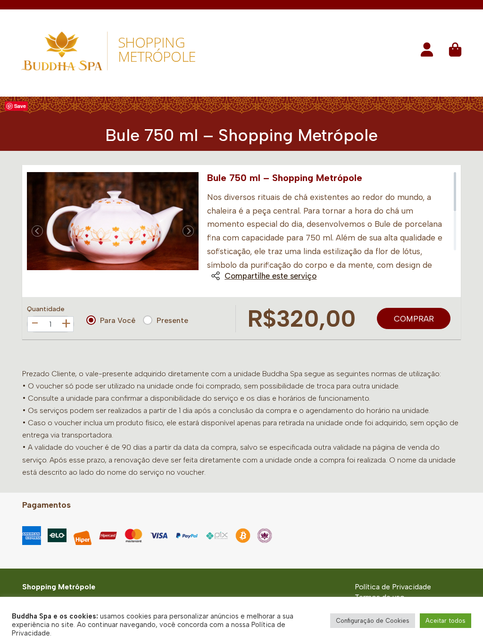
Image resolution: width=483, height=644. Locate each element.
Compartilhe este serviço (270, 276)
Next (188, 231)
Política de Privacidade (393, 586)
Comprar (414, 318)
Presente (172, 320)
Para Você (117, 320)
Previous (37, 231)
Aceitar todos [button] (445, 620)
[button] (427, 53)
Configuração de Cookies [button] (372, 620)
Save (20, 105)
